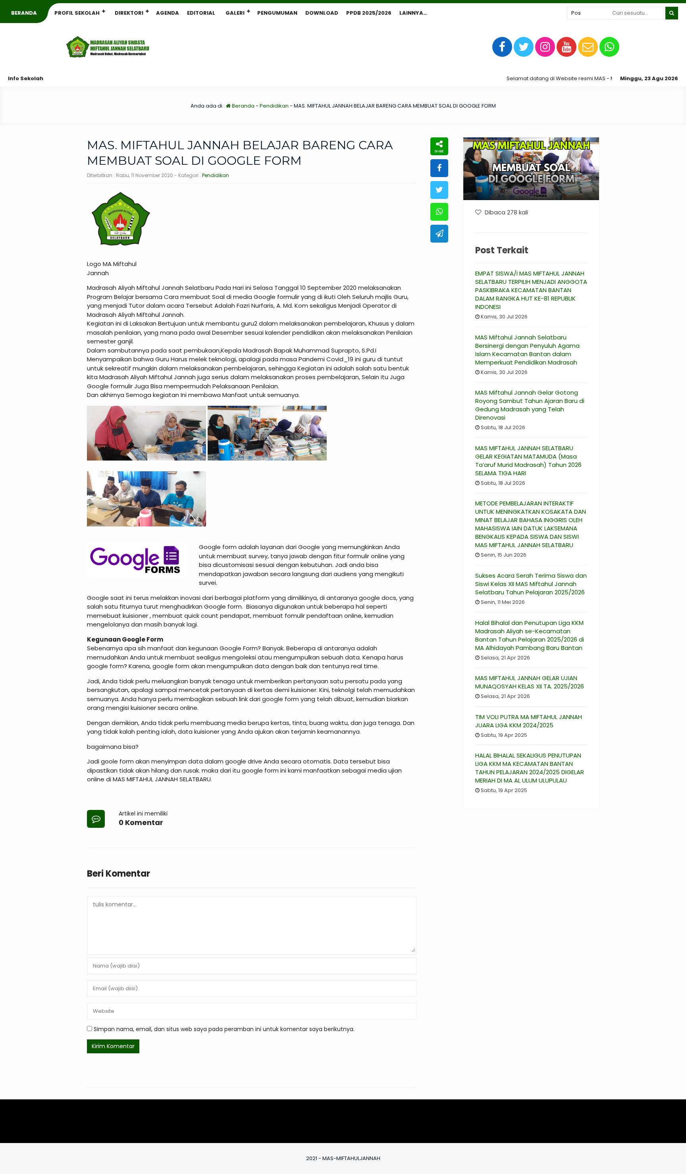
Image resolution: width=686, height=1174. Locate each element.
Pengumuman (277, 13)
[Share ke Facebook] (439, 168)
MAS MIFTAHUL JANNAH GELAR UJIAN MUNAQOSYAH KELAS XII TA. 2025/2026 (529, 682)
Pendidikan (274, 106)
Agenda (167, 13)
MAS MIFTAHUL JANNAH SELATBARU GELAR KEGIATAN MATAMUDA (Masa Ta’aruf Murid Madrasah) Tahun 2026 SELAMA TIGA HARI (528, 460)
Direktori (129, 13)
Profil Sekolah (77, 13)
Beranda (24, 13)
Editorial (201, 13)
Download (321, 13)
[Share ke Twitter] (439, 190)
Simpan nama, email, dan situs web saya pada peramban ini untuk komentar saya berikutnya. (224, 1029)
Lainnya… (413, 13)
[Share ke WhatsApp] (439, 212)
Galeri (235, 13)
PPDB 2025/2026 (368, 13)
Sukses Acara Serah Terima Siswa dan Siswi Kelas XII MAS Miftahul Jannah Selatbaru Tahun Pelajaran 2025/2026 (531, 583)
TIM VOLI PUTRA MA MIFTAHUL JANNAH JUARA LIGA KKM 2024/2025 (528, 721)
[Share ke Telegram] (439, 234)
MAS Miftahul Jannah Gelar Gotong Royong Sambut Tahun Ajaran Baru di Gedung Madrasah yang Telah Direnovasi (529, 405)
